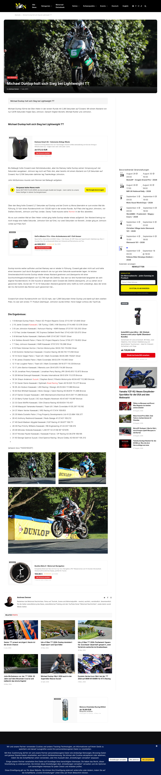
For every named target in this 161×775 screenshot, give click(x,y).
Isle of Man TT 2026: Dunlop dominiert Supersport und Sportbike (56, 643)
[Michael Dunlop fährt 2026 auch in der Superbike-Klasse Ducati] (58, 663)
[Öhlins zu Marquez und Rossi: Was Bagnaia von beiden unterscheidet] (125, 406)
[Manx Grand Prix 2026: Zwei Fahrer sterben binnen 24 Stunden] (125, 418)
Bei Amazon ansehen (43, 153)
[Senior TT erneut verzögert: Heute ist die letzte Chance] (21, 630)
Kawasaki (33, 325)
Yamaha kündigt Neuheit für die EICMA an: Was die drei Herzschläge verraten (144, 443)
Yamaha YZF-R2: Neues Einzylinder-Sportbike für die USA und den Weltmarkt (137, 394)
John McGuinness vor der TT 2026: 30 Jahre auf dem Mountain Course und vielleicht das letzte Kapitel (19, 678)
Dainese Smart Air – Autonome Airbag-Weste (52, 142)
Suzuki (35, 379)
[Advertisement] (135, 131)
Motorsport (12, 77)
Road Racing (52, 383)
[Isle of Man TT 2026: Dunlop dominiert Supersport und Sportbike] (58, 630)
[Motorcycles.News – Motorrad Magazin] (21, 6)
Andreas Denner (14, 89)
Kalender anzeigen (127, 264)
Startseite (17, 15)
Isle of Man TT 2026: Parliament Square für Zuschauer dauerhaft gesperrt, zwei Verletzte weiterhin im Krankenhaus (94, 644)
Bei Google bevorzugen (95, 190)
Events (103, 6)
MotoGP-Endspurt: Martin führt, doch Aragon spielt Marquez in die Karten (145, 430)
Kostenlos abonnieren (139, 288)
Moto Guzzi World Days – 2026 (139, 203)
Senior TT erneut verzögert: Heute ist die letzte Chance (19, 643)
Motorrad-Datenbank (60, 6)
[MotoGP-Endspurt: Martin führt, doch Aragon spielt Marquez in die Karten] (125, 431)
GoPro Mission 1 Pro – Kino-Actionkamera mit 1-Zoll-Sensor (58, 236)
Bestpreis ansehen (86, 711)
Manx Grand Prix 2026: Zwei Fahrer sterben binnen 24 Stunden (143, 418)
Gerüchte (123, 387)
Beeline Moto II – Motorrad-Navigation (49, 566)
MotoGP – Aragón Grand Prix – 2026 (141, 180)
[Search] (145, 6)
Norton (72, 212)
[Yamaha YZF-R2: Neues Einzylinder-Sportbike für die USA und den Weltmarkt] (138, 377)
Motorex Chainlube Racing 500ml (93, 707)
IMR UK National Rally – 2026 (138, 191)
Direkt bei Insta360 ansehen (138, 355)
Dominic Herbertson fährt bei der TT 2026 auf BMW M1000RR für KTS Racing (94, 677)
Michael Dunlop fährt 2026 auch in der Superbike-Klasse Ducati (56, 677)
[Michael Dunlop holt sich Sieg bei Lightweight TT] (80, 56)
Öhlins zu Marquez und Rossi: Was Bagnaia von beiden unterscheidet (144, 405)
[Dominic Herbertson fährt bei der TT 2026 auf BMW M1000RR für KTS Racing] (95, 663)
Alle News (34, 6)
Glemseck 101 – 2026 (135, 242)
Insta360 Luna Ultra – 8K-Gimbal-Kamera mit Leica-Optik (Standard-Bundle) (136, 334)
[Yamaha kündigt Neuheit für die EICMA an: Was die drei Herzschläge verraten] (125, 444)
